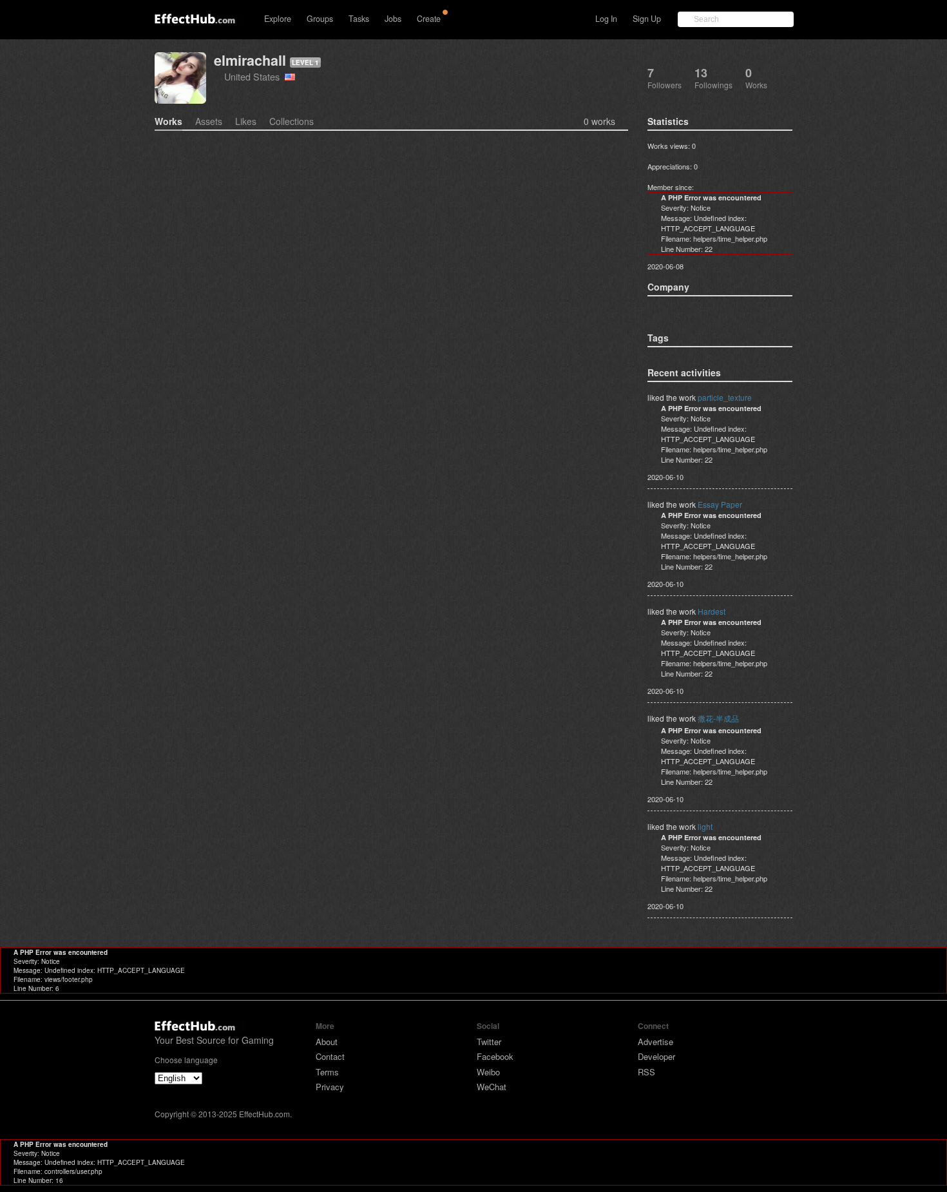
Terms (327, 1072)
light (705, 826)
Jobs (393, 18)
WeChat (491, 1087)
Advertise (655, 1041)
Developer (656, 1056)
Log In (606, 18)
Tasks (359, 18)
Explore (277, 18)
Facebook (495, 1056)
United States (254, 76)
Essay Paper (720, 504)
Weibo (488, 1072)
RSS (646, 1072)
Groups (320, 18)
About (327, 1041)
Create (429, 18)
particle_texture (725, 397)
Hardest (711, 611)
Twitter (489, 1041)
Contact (330, 1056)
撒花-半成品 (718, 718)
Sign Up (647, 18)
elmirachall (250, 60)
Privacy (330, 1087)
